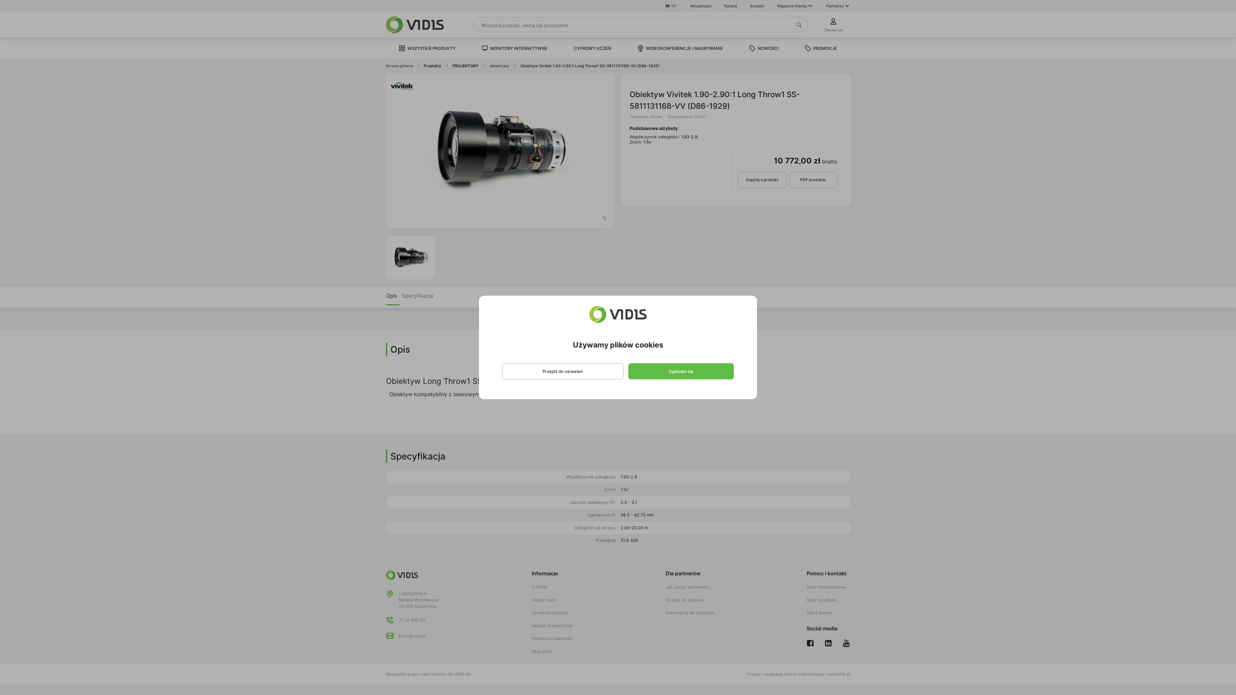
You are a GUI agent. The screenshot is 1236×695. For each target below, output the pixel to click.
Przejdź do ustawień (563, 371)
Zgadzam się (681, 371)
